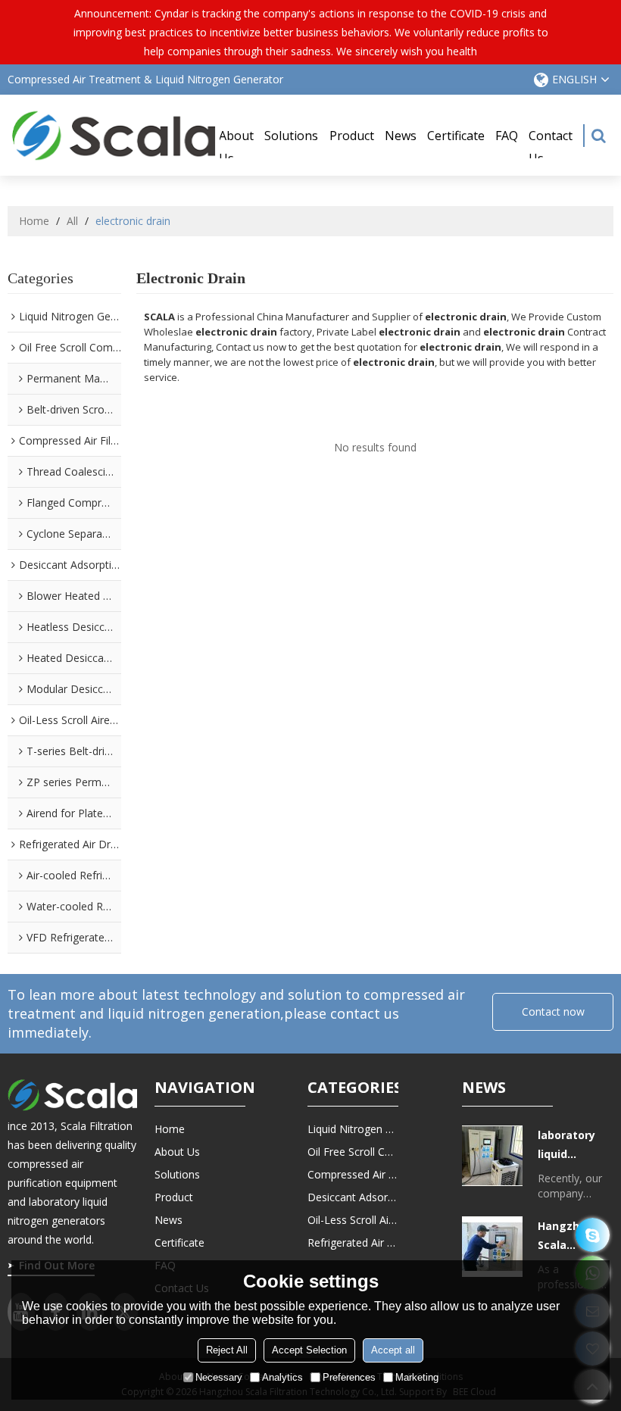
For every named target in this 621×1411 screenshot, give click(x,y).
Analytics (282, 1377)
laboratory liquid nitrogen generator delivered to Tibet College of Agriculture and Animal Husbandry (574, 1145)
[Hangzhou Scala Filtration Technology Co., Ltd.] (114, 135)
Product (351, 135)
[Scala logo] (73, 1094)
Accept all (393, 1350)
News (401, 135)
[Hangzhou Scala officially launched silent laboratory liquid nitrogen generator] (492, 1246)
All (72, 221)
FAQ (506, 135)
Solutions (291, 135)
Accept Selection (309, 1350)
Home (34, 221)
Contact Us (551, 147)
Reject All (227, 1350)
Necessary (218, 1377)
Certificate (456, 135)
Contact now (553, 1011)
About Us (236, 147)
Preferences (349, 1377)
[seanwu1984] (593, 1235)
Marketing (416, 1377)
